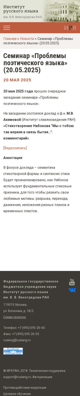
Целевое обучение (17, 394)
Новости (27, 39)
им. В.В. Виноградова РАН (22, 17)
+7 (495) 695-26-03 (25, 334)
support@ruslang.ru (17, 377)
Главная (9, 39)
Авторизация (42, 377)
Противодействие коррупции (24, 387)
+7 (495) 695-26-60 (31, 327)
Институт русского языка (20, 8)
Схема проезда (14, 317)
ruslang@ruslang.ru (17, 340)
